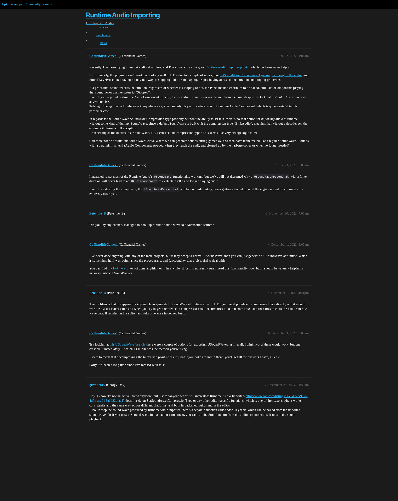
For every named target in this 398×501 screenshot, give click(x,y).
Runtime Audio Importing (123, 15)
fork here (119, 268)
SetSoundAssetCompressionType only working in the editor (261, 75)
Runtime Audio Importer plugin (227, 67)
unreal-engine (103, 35)
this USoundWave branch (127, 344)
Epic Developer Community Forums (27, 4)
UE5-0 (103, 43)
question (103, 27)
